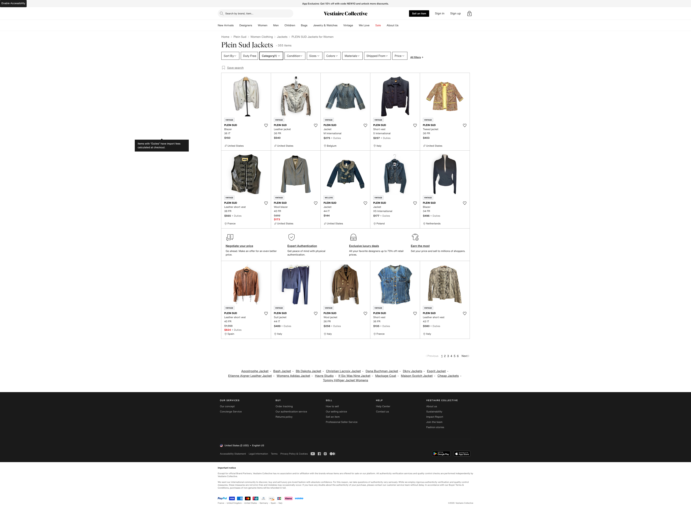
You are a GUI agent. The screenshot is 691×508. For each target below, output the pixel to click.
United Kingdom (234, 503)
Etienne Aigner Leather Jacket (250, 376)
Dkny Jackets (412, 371)
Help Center (383, 406)
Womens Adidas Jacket (293, 376)
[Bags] (310, 25)
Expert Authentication (302, 246)
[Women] (270, 25)
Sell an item (419, 13)
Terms (274, 453)
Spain (273, 503)
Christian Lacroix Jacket (343, 371)
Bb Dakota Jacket (308, 371)
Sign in (439, 13)
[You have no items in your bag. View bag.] (469, 13)
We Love (364, 25)
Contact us (382, 412)
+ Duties (336, 138)
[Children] (298, 25)
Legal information (258, 453)
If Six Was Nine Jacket (354, 376)
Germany (263, 503)
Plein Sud (239, 37)
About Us (392, 25)
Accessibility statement (233, 453)
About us (431, 406)
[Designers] (255, 25)
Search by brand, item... (239, 13)
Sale (378, 25)
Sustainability (434, 412)
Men (276, 25)
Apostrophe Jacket (254, 371)
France (221, 503)
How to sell (332, 406)
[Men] (281, 25)
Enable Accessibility (13, 3)
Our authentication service (291, 412)
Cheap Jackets (448, 376)
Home (225, 37)
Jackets (282, 37)
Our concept (227, 406)
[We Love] (372, 25)
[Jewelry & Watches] (340, 25)
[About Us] (401, 25)
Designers (245, 25)
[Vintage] (355, 25)
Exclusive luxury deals (364, 246)
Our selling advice (336, 412)
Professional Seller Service (341, 422)
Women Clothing (261, 37)
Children (289, 25)
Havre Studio (324, 376)
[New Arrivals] (236, 25)
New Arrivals (226, 25)
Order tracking (284, 406)
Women (262, 25)
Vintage (348, 25)
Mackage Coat (385, 376)
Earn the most (420, 246)
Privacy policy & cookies (294, 453)
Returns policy (284, 417)
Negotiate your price (239, 246)
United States (250, 503)
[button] (469, 13)
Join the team (434, 422)
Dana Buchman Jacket (382, 371)
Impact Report (434, 417)
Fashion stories (435, 427)
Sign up (455, 13)
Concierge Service (231, 412)
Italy (281, 503)
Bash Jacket (282, 371)
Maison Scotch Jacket (417, 376)
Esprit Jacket (436, 371)
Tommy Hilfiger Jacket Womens (345, 380)
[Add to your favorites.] (266, 125)
